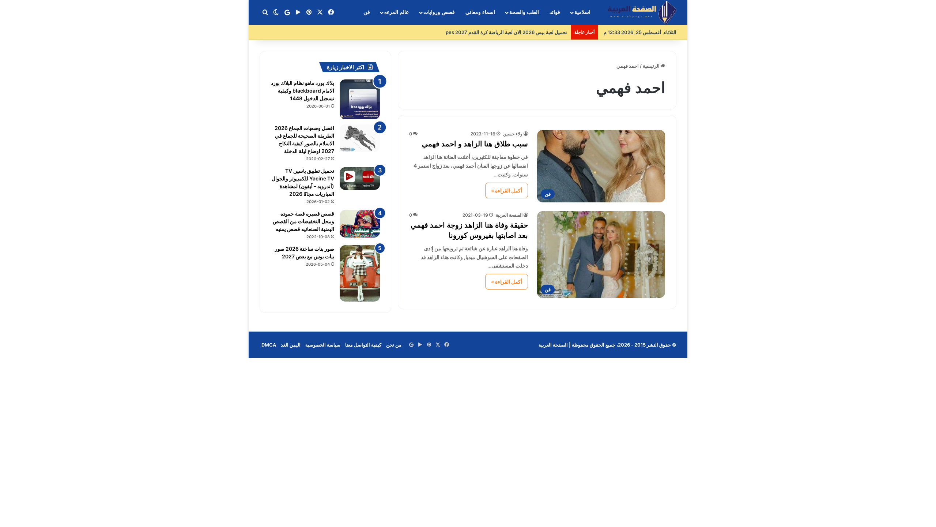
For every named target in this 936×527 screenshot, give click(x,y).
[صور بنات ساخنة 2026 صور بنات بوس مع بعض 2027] (360, 273)
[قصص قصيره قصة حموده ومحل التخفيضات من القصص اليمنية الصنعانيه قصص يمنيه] (360, 224)
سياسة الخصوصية (322, 345)
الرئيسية (652, 66)
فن (366, 12)
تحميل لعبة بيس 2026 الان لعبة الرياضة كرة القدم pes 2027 (506, 32)
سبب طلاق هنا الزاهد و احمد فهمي (475, 143)
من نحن (393, 345)
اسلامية (582, 12)
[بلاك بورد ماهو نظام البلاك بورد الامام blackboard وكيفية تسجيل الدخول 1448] (360, 99)
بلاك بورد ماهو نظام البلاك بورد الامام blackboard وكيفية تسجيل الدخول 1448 (302, 90)
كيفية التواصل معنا (363, 345)
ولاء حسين (512, 134)
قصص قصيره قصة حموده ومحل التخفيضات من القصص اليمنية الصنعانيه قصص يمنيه (303, 221)
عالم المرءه (396, 12)
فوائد (555, 12)
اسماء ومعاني (480, 12)
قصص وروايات (439, 12)
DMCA (268, 345)
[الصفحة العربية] (642, 13)
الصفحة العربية (509, 215)
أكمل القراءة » (506, 190)
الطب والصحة (524, 12)
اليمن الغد (291, 345)
